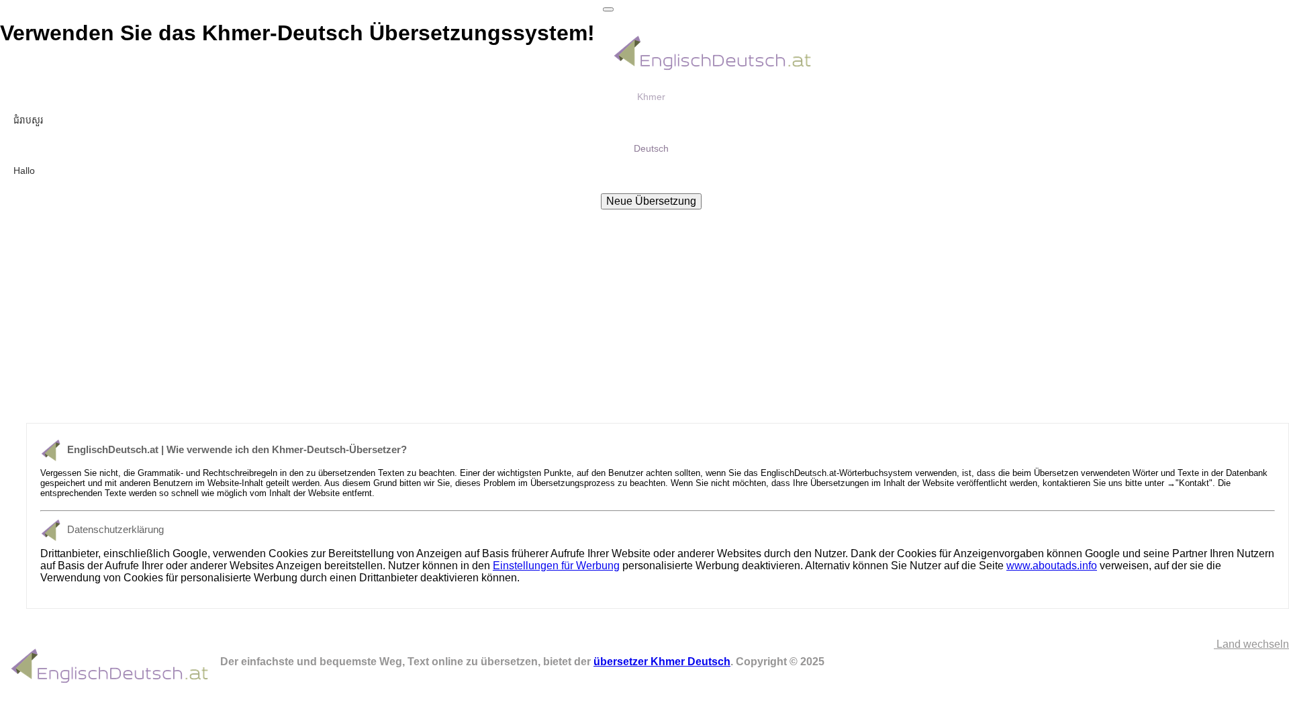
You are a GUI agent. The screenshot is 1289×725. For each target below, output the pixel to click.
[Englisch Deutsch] (713, 71)
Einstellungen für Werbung (556, 565)
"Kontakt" (1194, 483)
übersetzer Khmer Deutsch (661, 661)
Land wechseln (1251, 644)
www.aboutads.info (1051, 565)
